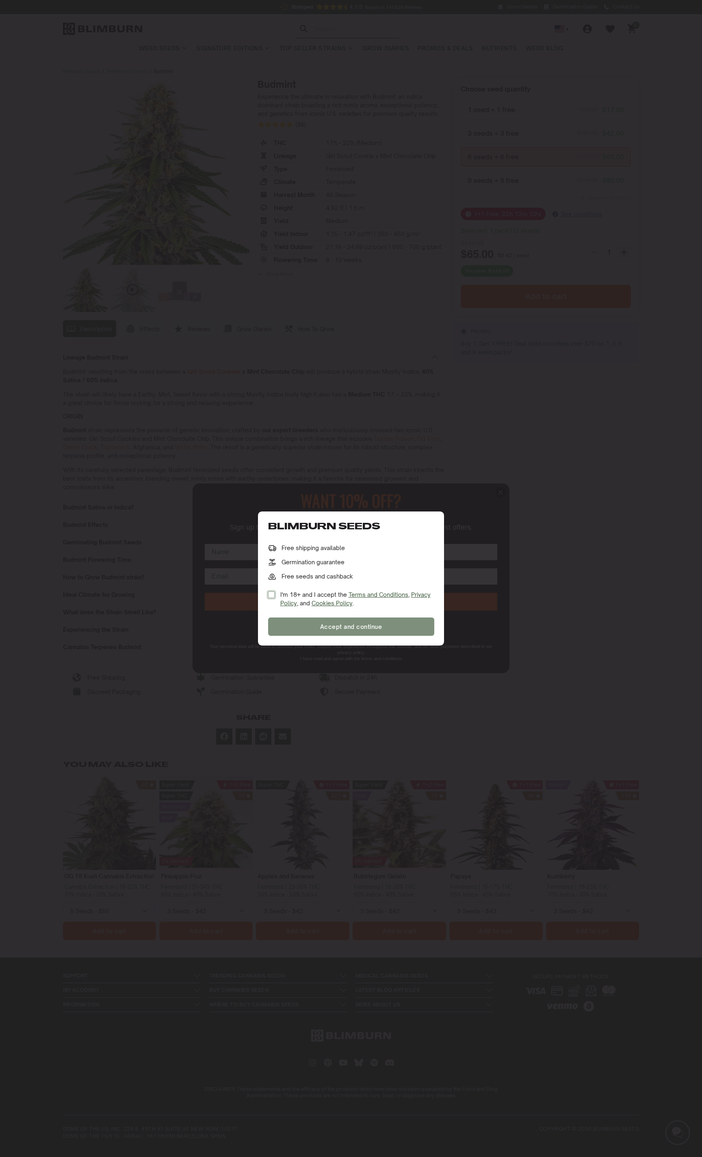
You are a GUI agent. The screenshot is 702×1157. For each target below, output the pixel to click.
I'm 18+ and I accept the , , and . (355, 599)
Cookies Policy (332, 603)
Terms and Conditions (378, 594)
